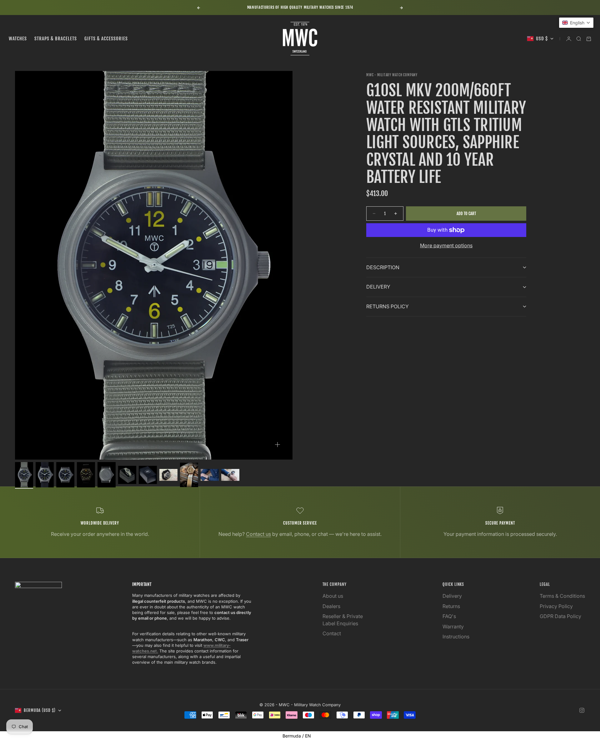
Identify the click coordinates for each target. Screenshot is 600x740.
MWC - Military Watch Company (392, 75)
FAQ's (449, 616)
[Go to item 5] (107, 474)
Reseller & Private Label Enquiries (342, 619)
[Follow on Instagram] (582, 710)
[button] (576, 23)
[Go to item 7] (148, 475)
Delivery (452, 596)
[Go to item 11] (230, 475)
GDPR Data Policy (560, 616)
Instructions (455, 636)
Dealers (331, 606)
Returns (451, 606)
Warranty (453, 626)
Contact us (258, 534)
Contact (331, 633)
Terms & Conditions (562, 596)
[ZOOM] (277, 444)
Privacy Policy (556, 606)
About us (332, 596)
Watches (18, 39)
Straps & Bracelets (55, 39)
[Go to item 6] (127, 475)
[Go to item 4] (86, 474)
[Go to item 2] (45, 474)
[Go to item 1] (24, 474)
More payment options (446, 245)
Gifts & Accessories (106, 39)
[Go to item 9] (189, 475)
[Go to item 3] (65, 474)
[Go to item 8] (168, 475)
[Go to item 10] (210, 475)
